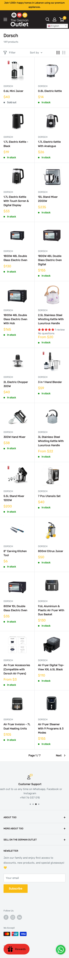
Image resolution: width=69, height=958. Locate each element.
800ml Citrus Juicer (50, 551)
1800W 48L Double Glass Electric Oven (15, 258)
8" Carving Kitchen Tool (15, 553)
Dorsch (8, 86)
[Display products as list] (63, 52)
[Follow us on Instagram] (12, 917)
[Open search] (48, 19)
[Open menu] (5, 19)
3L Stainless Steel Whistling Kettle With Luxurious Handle (51, 441)
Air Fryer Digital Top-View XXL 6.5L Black (51, 667)
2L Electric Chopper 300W (16, 384)
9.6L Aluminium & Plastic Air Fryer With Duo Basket (51, 610)
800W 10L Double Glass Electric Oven (15, 608)
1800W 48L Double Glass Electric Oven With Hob (15, 319)
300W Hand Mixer (14, 437)
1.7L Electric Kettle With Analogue (49, 143)
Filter (12, 52)
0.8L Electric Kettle (50, 91)
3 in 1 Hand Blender (50, 382)
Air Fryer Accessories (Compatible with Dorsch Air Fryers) (17, 669)
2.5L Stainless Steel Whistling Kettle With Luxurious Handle (51, 319)
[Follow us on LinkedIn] (19, 917)
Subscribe (15, 888)
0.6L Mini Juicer (13, 91)
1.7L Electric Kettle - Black (16, 143)
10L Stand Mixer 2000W (48, 199)
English (55, 26)
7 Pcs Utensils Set (49, 496)
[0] (61, 19)
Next (59, 755)
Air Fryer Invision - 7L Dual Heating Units (17, 726)
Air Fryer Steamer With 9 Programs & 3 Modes (51, 728)
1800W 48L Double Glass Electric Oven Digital (50, 260)
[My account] (54, 19)
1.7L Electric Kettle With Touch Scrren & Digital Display (16, 201)
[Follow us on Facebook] (6, 917)
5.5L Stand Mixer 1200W (14, 498)
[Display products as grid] (58, 52)
